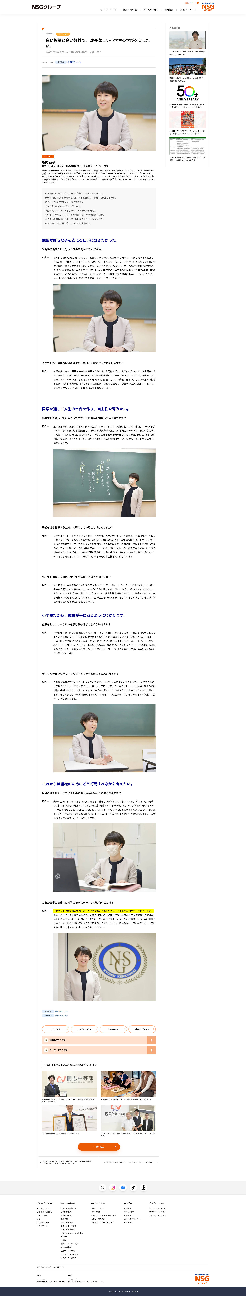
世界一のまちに (97, 1208)
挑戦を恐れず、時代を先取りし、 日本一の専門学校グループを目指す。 (129, 1162)
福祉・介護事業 (67, 1222)
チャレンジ (55, 1029)
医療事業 (64, 1219)
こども (78, 62)
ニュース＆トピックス (157, 1215)
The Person (63, 34)
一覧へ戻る (99, 1146)
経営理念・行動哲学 (44, 1212)
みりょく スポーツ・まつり (102, 1222)
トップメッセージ (44, 1208)
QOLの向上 (128, 1222)
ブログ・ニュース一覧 (157, 1208)
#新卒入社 (59, 1015)
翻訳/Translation (190, 3)
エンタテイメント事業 (69, 1254)
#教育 (66, 1015)
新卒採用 (127, 1208)
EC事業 (63, 1240)
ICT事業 (64, 1236)
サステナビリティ (84, 1029)
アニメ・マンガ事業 (68, 1258)
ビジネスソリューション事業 (72, 1233)
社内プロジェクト (142, 1029)
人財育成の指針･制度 (132, 1219)
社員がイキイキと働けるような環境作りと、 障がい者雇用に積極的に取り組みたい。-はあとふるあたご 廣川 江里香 (68, 1162)
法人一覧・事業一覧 (68, 1208)
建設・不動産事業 (68, 1229)
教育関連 (71, 62)
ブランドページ (43, 1222)
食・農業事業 (66, 1247)
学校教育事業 (66, 1212)
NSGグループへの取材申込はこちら (50, 1267)
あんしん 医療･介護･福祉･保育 (103, 1215)
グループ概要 (42, 1215)
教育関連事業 (66, 1215)
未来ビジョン (42, 1226)
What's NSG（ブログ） (157, 1212)
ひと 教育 (95, 1212)
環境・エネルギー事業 (69, 1244)
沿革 (38, 1219)
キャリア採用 (129, 1212)
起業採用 (127, 1215)
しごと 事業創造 (98, 1219)
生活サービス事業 (68, 1251)
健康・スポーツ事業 (68, 1226)
